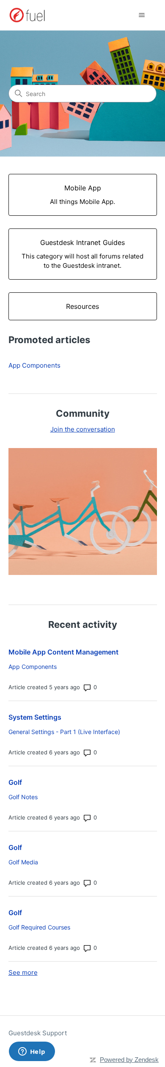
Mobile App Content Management (63, 652)
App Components (34, 365)
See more (23, 972)
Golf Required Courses (39, 927)
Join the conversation (82, 429)
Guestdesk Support (37, 1033)
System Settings (34, 717)
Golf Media (23, 862)
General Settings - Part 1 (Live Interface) (64, 731)
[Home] (27, 15)
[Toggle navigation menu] (142, 15)
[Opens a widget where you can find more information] (31, 1052)
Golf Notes (23, 796)
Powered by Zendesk (129, 1059)
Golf (15, 782)
